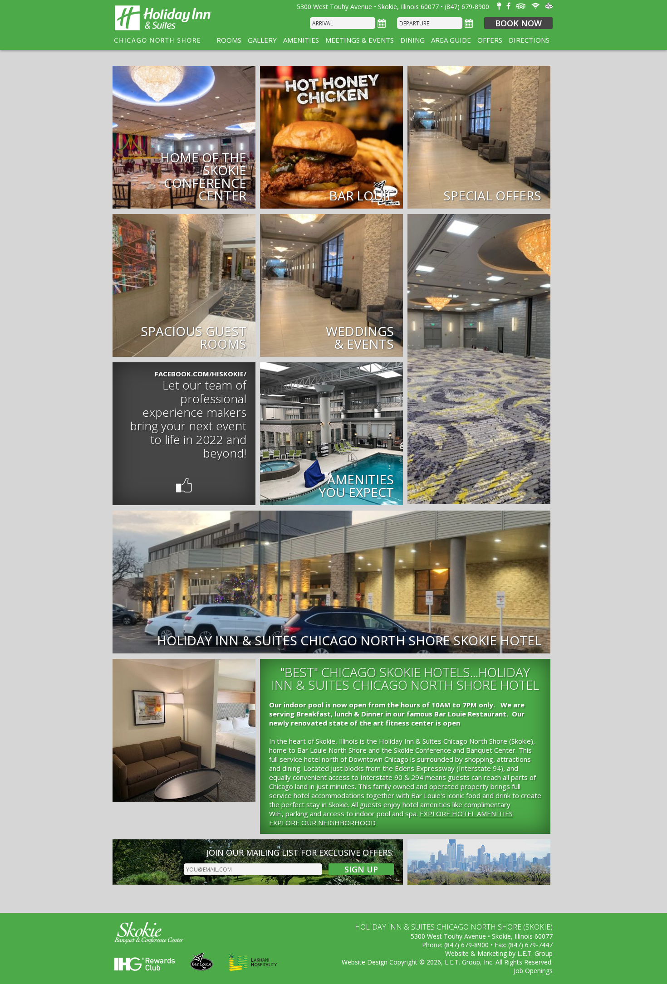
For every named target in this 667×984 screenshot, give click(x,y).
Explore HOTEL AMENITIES (466, 813)
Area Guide (451, 39)
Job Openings (533, 970)
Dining (412, 39)
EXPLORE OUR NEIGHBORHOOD (322, 822)
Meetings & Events (359, 39)
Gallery (262, 39)
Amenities (301, 39)
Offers (489, 39)
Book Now (518, 23)
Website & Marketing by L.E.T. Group (499, 953)
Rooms (228, 39)
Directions (529, 39)
